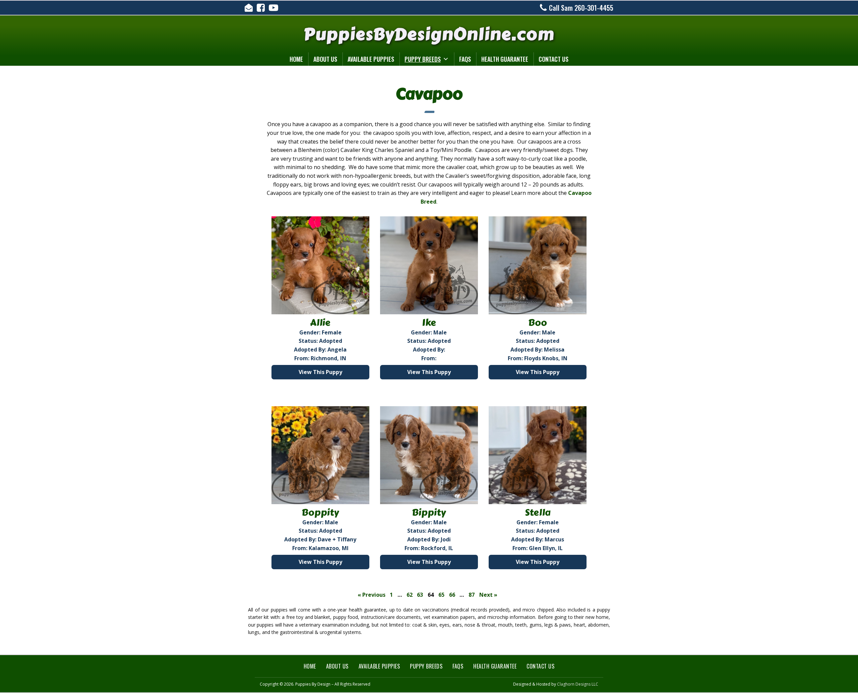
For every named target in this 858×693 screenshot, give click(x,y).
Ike (429, 322)
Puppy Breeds (423, 59)
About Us (325, 59)
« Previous (371, 594)
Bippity (429, 512)
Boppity (320, 512)
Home (296, 59)
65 (441, 594)
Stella (537, 512)
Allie (320, 322)
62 (410, 594)
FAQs (465, 59)
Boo (537, 322)
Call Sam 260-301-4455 (581, 8)
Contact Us (553, 59)
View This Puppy (320, 372)
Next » (488, 594)
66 (452, 594)
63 (420, 594)
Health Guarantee (504, 59)
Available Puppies (371, 59)
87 (472, 594)
